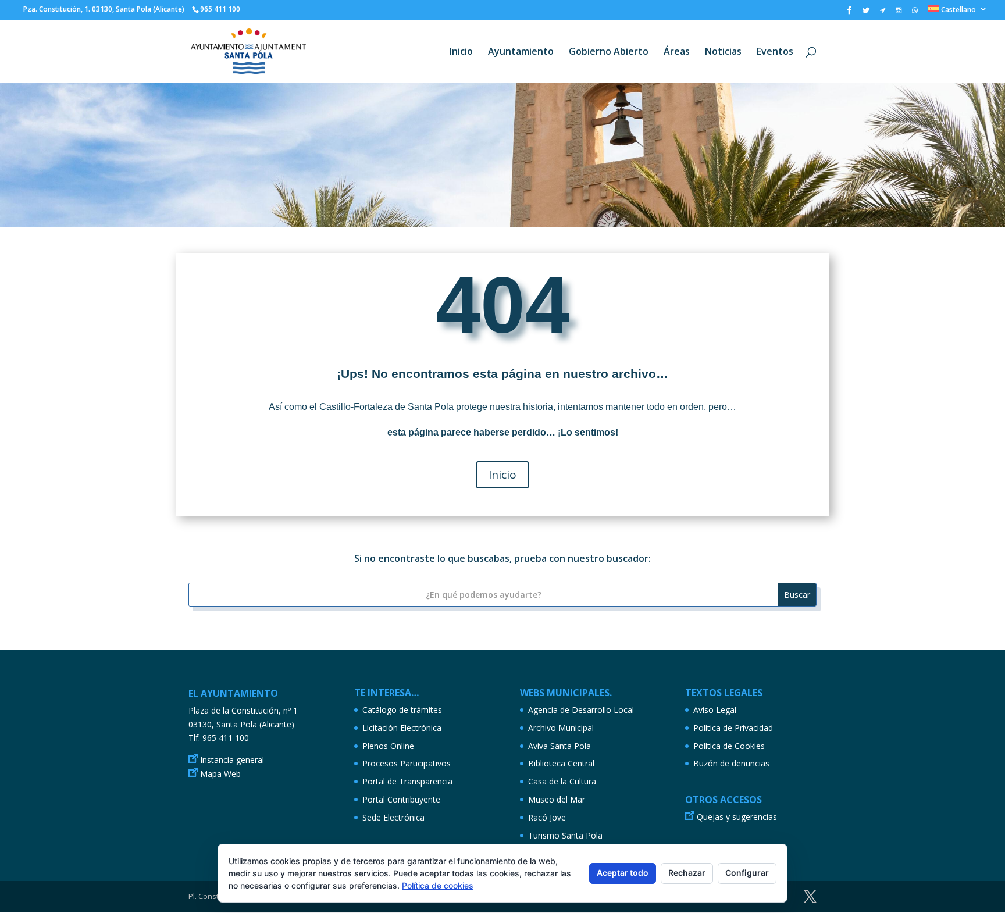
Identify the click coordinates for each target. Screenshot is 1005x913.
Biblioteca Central (561, 763)
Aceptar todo (622, 873)
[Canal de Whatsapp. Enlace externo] (915, 12)
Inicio (461, 52)
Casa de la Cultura (562, 781)
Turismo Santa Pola (565, 835)
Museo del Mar (556, 799)
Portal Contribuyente (401, 799)
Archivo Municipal (561, 727)
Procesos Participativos (406, 763)
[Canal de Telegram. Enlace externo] (882, 12)
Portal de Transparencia (407, 781)
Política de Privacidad (733, 727)
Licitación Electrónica (401, 727)
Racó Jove (547, 817)
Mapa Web (220, 773)
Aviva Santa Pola (559, 745)
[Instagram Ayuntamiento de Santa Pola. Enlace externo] (898, 12)
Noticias (723, 52)
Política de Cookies (729, 745)
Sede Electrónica (393, 817)
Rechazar (686, 873)
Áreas (677, 52)
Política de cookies (437, 885)
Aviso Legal (714, 709)
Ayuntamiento (521, 52)
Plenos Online (388, 745)
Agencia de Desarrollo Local (581, 709)
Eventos (775, 52)
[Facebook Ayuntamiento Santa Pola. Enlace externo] (849, 13)
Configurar (747, 873)
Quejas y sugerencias (737, 816)
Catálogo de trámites (402, 709)
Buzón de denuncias (731, 763)
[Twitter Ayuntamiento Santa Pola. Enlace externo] (865, 13)
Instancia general (232, 759)
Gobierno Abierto (608, 52)
